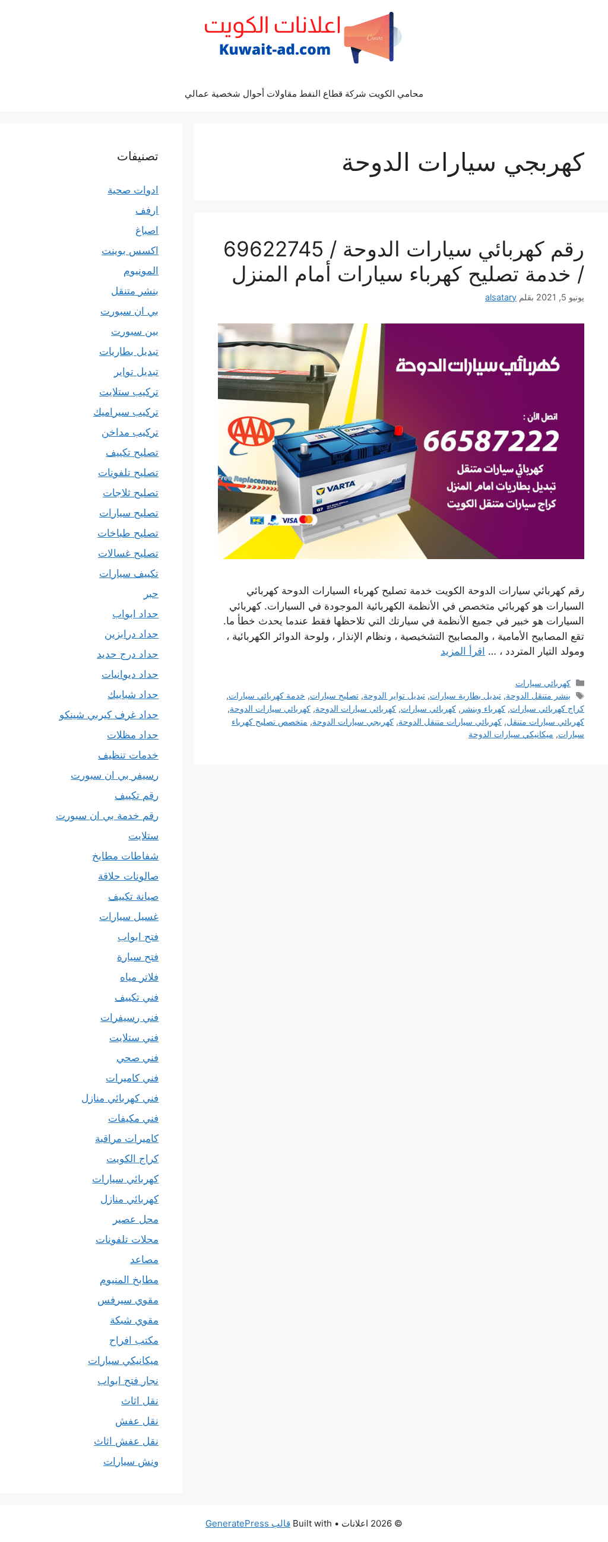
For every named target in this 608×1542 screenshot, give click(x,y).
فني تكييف (137, 997)
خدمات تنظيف (128, 755)
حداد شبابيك (133, 694)
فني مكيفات (133, 1118)
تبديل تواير (136, 371)
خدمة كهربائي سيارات (267, 695)
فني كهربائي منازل (120, 1098)
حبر (151, 593)
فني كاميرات (132, 1078)
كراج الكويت (132, 1159)
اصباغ (147, 230)
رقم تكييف (137, 795)
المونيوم (141, 271)
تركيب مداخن (130, 432)
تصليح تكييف (132, 452)
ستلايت (143, 836)
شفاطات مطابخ (125, 856)
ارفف (147, 210)
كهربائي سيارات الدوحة (355, 708)
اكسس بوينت (130, 250)
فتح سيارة (138, 957)
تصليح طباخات (128, 533)
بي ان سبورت (129, 311)
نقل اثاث (140, 1401)
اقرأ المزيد (463, 651)
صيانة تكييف (133, 896)
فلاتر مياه (139, 977)
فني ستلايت (134, 1037)
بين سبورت (135, 331)
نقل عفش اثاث (126, 1441)
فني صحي (137, 1058)
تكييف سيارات (129, 573)
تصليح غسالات (128, 553)
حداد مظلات (133, 735)
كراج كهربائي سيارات (547, 708)
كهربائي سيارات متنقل (545, 721)
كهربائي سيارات (543, 683)
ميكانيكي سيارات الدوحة (510, 734)
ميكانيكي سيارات (123, 1360)
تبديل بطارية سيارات (465, 695)
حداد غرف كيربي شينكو (109, 715)
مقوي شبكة (134, 1320)
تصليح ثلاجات (131, 493)
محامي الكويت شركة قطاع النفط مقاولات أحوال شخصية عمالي (304, 93)
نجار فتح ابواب (128, 1380)
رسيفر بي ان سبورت (115, 775)
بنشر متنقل (135, 291)
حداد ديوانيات (130, 674)
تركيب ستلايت (129, 392)
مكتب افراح (134, 1340)
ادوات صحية (133, 190)
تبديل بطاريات (129, 351)
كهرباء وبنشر (483, 708)
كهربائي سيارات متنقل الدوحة (450, 721)
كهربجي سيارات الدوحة (353, 721)
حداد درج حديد (128, 654)
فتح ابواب (138, 937)
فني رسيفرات (129, 1017)
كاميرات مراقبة (127, 1138)
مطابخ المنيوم (129, 1280)
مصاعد (144, 1259)
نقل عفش (137, 1421)
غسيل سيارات (129, 916)
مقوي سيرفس (128, 1300)
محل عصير (136, 1219)
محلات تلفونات (127, 1239)
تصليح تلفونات (128, 472)
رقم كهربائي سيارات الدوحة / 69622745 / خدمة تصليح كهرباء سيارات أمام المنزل (403, 261)
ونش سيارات (131, 1461)
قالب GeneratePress (247, 1523)
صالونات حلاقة (128, 876)
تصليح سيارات (334, 695)
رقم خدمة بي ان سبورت (107, 815)
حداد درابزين (131, 634)
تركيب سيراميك (126, 412)
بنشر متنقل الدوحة (538, 695)
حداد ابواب (135, 614)
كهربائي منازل (129, 1199)
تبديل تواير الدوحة (394, 695)
